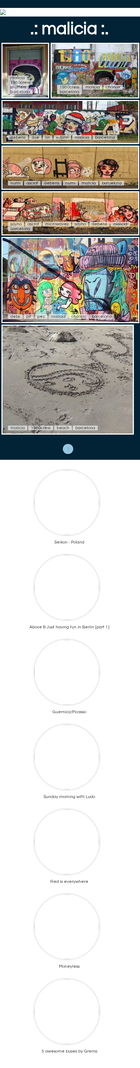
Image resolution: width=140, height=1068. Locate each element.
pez (41, 316)
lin (47, 137)
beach (63, 428)
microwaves (57, 224)
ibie (35, 137)
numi (15, 183)
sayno (16, 224)
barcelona (20, 92)
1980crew (20, 82)
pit (28, 316)
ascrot (32, 183)
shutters (18, 87)
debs (15, 316)
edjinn (62, 137)
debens (17, 137)
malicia (17, 77)
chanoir (113, 87)
